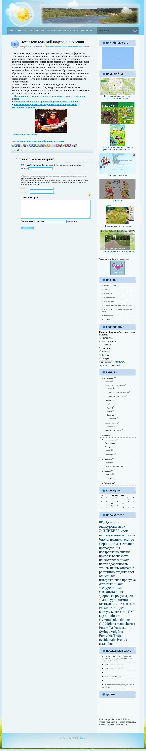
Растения (113, 418)
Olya (29, 46)
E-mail (23, 188)
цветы (103, 564)
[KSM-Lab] (117, 717)
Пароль (23, 192)
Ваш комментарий (29, 197)
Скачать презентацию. (25, 134)
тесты (122, 612)
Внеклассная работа (114, 430)
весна (116, 556)
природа (105, 556)
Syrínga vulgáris (111, 631)
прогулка (120, 596)
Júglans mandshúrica (120, 624)
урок (124, 531)
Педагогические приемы (117, 396)
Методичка (107, 338)
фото (125, 556)
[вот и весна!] (118, 68)
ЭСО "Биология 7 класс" (113, 665)
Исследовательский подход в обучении (52, 42)
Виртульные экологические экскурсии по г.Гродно (117, 97)
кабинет (114, 616)
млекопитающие (111, 592)
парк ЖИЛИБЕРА (112, 528)
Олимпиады (110, 427)
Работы (109, 451)
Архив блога (109, 301)
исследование (110, 535)
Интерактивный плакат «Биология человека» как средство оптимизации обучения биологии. (117, 658)
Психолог (106, 344)
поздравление (109, 552)
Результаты (120, 362)
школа (118, 584)
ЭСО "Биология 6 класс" (113, 669)
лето (102, 584)
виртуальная (108, 612)
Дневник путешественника (117, 226)
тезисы (104, 568)
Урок (108, 404)
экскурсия (106, 588)
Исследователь (108, 341)
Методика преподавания (57, 46)
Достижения (110, 454)
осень (103, 604)
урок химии (119, 600)
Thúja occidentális (110, 637)
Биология (111, 415)
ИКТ (131, 612)
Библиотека (107, 348)
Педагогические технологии (118, 392)
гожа (109, 584)
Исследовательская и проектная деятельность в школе (46, 101)
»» (133, 495)
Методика (109, 447)
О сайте (107, 320)
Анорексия (117, 200)
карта (103, 616)
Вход (82, 738)
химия (125, 552)
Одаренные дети (112, 423)
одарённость (118, 564)
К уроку (110, 407)
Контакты (108, 293)
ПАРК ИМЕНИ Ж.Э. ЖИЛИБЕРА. (117, 251)
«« (101, 495)
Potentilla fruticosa (112, 627)
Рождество (107, 608)
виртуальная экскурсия (110, 523)
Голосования (110, 478)
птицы (115, 568)
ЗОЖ (118, 588)
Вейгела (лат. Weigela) (112, 677)
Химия (110, 411)
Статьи (81, 46)
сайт (131, 604)
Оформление (110, 443)
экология (128, 535)
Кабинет (109, 382)
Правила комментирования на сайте (118, 305)
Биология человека (117, 175)
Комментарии (109, 297)
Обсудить (20, 150)
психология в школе (114, 560)
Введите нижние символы (32, 221)
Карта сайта (109, 316)
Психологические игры (114, 466)
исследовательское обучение (36, 141)
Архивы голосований (109, 365)
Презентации (73, 46)
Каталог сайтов (110, 285)
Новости (105, 351)
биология (106, 539)
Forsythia (106, 635)
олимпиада (107, 576)
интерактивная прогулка (117, 580)
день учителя (118, 604)
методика (59, 141)
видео (120, 608)
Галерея (107, 289)
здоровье (106, 596)
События (109, 475)
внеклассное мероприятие (116, 541)
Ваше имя (24, 169)
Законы (105, 355)
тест (131, 572)
